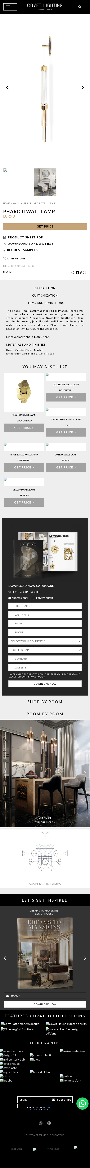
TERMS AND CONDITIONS (45, 303)
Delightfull (66, 390)
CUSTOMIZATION (45, 295)
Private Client (44, 598)
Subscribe (64, 1099)
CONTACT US (57, 1135)
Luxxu (9, 216)
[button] (85, 773)
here (46, 337)
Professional (20, 598)
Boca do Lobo (24, 420)
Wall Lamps (20, 203)
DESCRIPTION (45, 288)
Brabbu (66, 460)
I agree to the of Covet (39, 1108)
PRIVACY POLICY (36, 677)
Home (6, 203)
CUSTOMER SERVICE (37, 1135)
